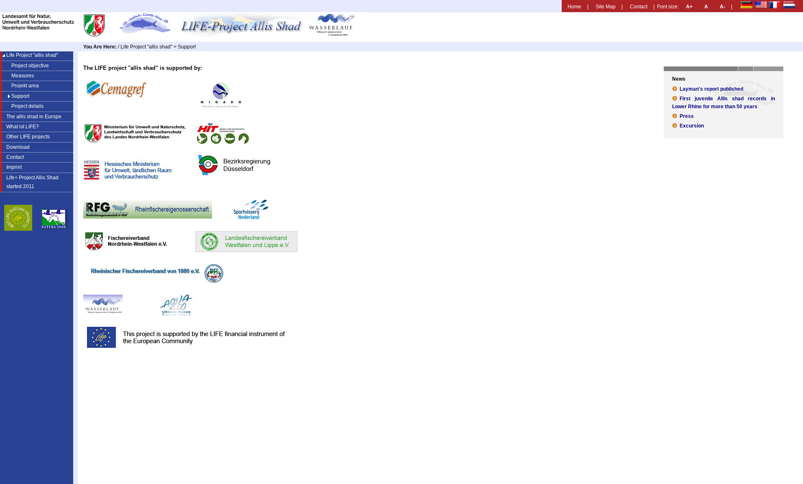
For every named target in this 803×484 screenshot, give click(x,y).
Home (574, 6)
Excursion (692, 125)
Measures (22, 75)
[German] (747, 6)
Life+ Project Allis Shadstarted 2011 (29, 181)
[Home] (242, 35)
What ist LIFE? (22, 126)
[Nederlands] (796, 6)
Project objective (30, 65)
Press (687, 116)
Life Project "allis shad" (146, 46)
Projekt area (25, 85)
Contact (638, 6)
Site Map (606, 6)
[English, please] (768, 6)
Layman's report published (711, 89)
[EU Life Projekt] (18, 229)
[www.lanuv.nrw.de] (56, 35)
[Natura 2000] (55, 229)
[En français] (782, 6)
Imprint (14, 167)
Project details (27, 106)
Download (18, 147)
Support (20, 96)
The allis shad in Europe (33, 116)
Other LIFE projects (28, 136)
